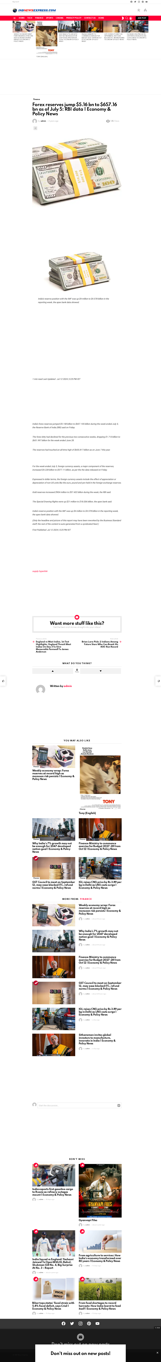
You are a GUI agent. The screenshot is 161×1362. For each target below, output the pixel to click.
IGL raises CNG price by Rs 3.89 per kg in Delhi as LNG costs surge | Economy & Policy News (100, 885)
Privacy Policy (73, 18)
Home (22, 18)
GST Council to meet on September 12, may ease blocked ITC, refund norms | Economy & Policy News (53, 885)
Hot (35, 1165)
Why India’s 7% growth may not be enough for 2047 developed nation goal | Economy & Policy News (69, 38)
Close (157, 1352)
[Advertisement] (80, 76)
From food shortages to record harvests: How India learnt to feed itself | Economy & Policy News (100, 1306)
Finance (39, 18)
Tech (29, 18)
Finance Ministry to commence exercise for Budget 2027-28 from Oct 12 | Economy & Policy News (91, 38)
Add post (142, 18)
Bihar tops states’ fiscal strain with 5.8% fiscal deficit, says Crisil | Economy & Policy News (53, 1306)
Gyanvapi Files (88, 1220)
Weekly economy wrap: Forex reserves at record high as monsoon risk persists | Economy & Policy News (23, 38)
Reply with (118, 1105)
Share (35, 128)
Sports (49, 18)
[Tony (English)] (46, 38)
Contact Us (90, 18)
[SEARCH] (126, 18)
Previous (14, 40)
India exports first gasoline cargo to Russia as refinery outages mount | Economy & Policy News (52, 1192)
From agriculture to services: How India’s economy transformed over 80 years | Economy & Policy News (100, 1258)
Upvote (52, 671)
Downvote (100, 671)
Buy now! (16, 2)
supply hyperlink (39, 571)
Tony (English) (41, 56)
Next (147, 40)
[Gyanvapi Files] (100, 1191)
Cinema (59, 18)
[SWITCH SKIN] (122, 18)
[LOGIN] (130, 18)
